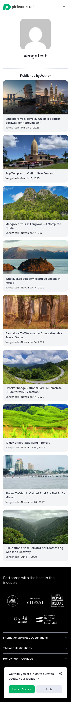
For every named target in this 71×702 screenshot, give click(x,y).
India (49, 689)
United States (21, 689)
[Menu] (64, 7)
